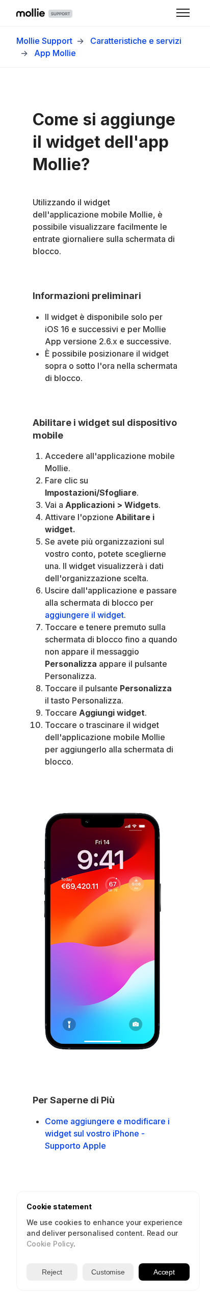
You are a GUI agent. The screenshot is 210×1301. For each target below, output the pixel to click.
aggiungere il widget (84, 615)
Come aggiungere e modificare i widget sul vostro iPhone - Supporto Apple (107, 1133)
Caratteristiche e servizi (135, 41)
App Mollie (55, 53)
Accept (164, 1272)
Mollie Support (44, 41)
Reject (52, 1272)
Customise (108, 1272)
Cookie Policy (50, 1243)
